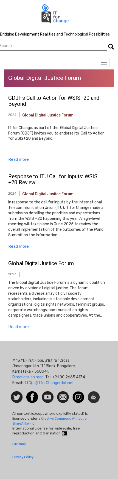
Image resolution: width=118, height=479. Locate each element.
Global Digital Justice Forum (48, 115)
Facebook (32, 394)
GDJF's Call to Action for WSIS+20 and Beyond (53, 101)
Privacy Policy (22, 457)
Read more (18, 159)
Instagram (78, 394)
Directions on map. (28, 377)
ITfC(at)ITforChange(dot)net (49, 383)
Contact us (63, 397)
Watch (47, 394)
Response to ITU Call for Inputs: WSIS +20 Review (52, 180)
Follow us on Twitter (17, 397)
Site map (19, 444)
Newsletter (94, 394)
